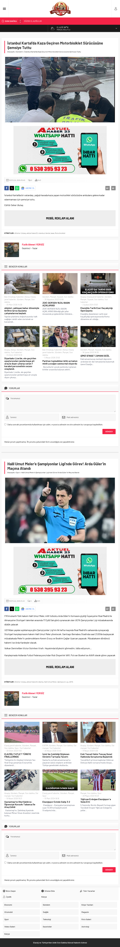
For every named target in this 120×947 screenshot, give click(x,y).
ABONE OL (30, 188)
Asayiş (83, 297)
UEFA (71, 682)
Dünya (27, 297)
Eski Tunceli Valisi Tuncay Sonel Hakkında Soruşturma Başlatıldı (96, 755)
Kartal (48, 233)
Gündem (19, 52)
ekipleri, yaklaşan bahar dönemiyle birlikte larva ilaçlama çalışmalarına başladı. (21, 311)
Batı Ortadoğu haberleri (14, 297)
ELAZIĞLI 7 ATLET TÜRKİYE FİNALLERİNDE (17, 755)
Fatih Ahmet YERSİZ (33, 244)
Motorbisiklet (60, 233)
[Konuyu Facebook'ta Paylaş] (6, 188)
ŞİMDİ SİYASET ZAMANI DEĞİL (94, 355)
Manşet (27, 299)
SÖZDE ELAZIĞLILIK (33, 21)
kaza (52, 233)
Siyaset (60, 297)
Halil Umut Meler (50, 682)
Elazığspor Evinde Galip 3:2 (56, 801)
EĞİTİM (45, 745)
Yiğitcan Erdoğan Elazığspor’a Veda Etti (95, 800)
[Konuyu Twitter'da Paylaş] (12, 188)
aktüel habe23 (32, 233)
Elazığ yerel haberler (95, 297)
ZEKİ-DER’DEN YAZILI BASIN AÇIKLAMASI (56, 304)
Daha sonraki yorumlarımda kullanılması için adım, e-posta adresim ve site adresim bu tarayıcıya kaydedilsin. (55, 424)
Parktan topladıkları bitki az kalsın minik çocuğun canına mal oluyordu (59, 362)
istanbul (41, 233)
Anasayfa (10, 52)
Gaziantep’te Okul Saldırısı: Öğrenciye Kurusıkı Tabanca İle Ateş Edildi (19, 804)
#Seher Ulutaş (20, 233)
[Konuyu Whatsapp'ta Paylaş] (17, 188)
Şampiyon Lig (63, 682)
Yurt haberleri (16, 352)
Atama (40, 682)
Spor (18, 472)
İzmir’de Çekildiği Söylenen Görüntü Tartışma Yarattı (55, 755)
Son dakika (68, 297)
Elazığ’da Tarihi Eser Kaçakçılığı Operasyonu (96, 309)
